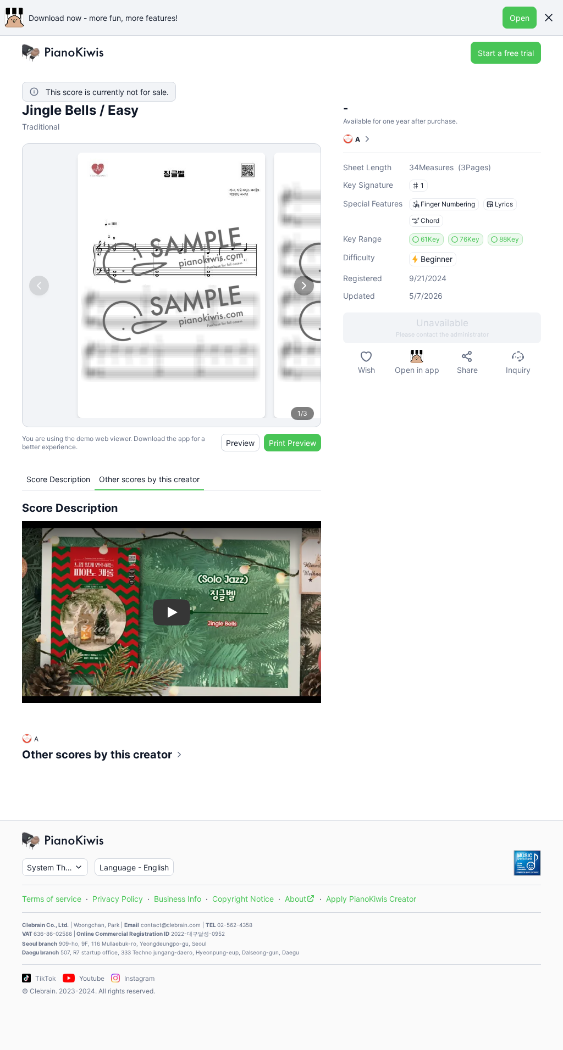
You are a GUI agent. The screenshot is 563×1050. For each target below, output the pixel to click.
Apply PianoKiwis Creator (371, 898)
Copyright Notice (243, 898)
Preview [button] (240, 443)
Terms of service (51, 898)
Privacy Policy (117, 898)
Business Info (177, 898)
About (295, 898)
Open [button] (519, 18)
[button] (549, 17)
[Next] (304, 285)
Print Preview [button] (292, 443)
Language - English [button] (134, 867)
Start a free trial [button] (506, 53)
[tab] (58, 479)
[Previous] (39, 285)
